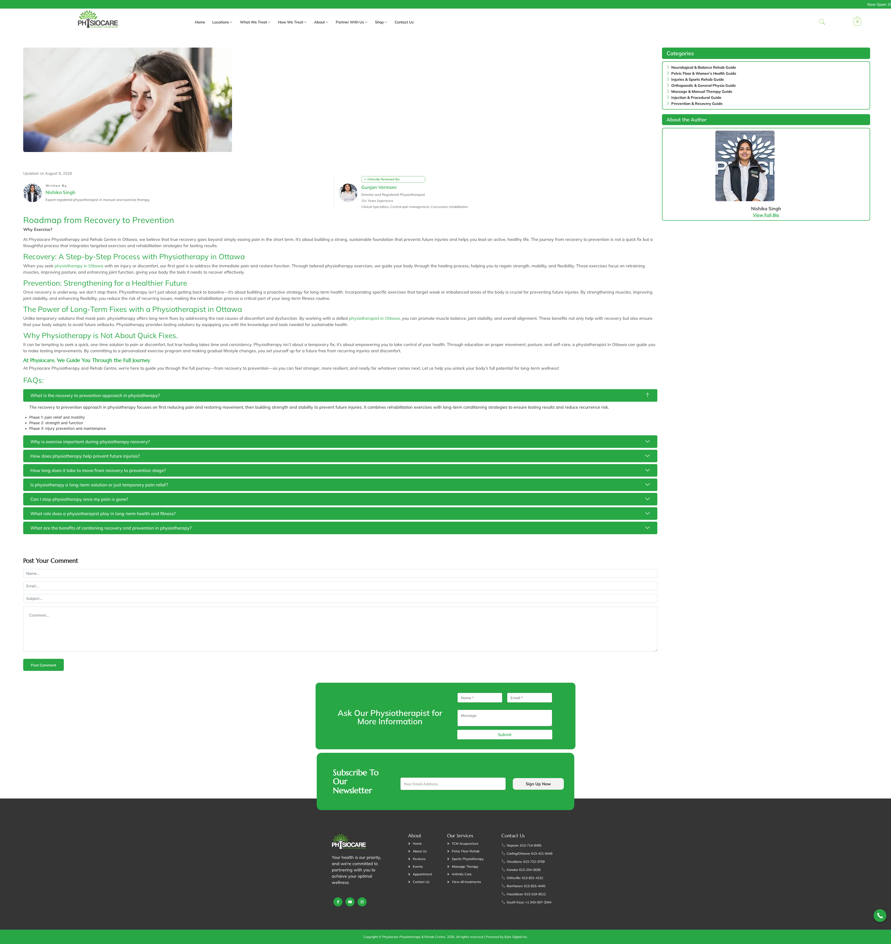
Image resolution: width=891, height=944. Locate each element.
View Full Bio (766, 215)
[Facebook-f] (337, 901)
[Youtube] (350, 901)
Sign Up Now (538, 783)
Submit (505, 734)
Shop (379, 22)
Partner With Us (350, 22)
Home (200, 22)
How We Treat (290, 22)
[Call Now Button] (880, 915)
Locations (220, 22)
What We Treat (253, 22)
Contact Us (404, 22)
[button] (822, 22)
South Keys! (792, 4)
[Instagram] (362, 901)
